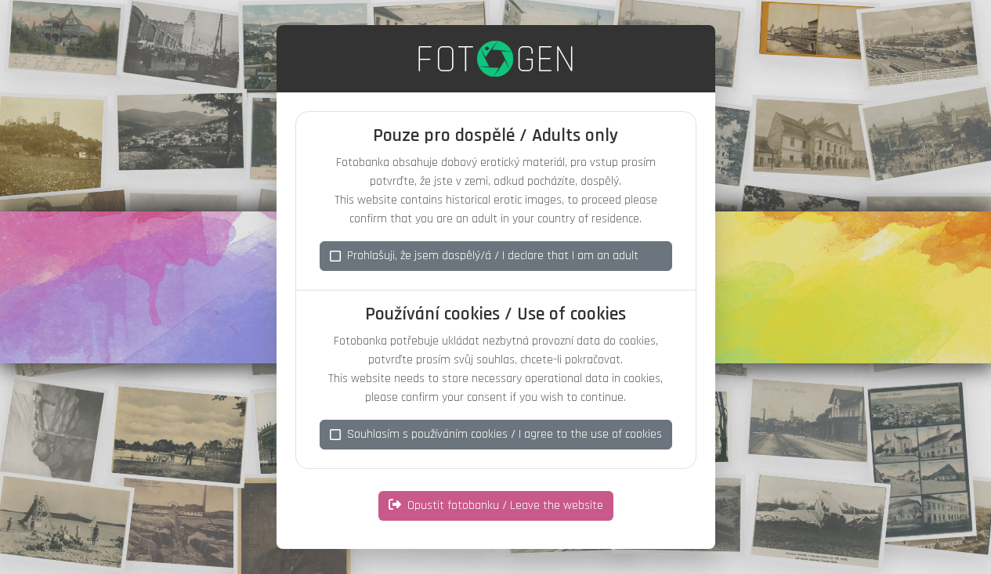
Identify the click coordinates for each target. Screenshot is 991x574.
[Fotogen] (495, 59)
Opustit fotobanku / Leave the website (505, 505)
